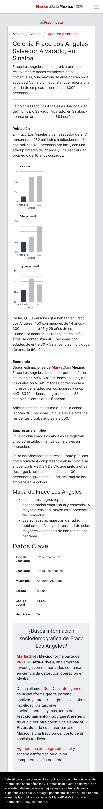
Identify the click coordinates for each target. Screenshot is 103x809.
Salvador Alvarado (62, 34)
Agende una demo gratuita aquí (44, 748)
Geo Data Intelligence (63, 688)
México (18, 34)
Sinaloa (36, 34)
